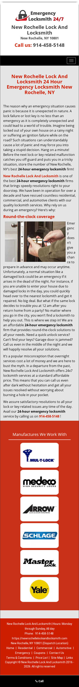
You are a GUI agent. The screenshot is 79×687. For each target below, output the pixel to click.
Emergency (22, 652)
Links (69, 657)
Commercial (44, 648)
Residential (25, 648)
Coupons (39, 652)
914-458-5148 (49, 45)
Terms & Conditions (19, 657)
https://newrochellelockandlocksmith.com (39, 638)
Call (41, 681)
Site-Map (57, 657)
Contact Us (56, 652)
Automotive (64, 648)
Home (10, 648)
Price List (42, 657)
